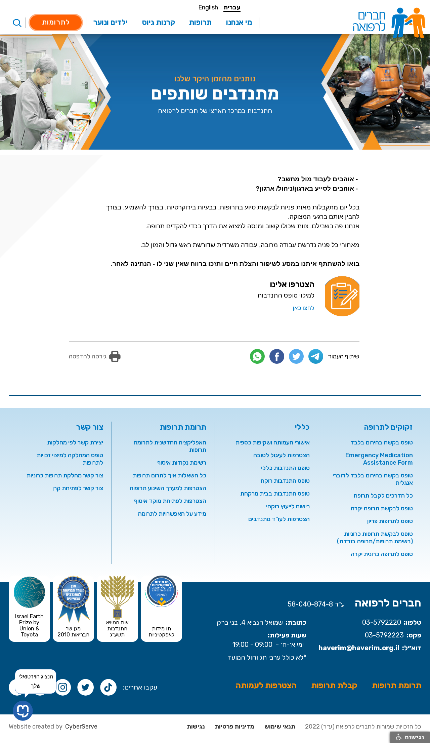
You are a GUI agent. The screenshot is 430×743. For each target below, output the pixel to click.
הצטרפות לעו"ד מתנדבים (279, 519)
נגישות (196, 726)
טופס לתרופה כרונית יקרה (382, 554)
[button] (239, 23)
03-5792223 (384, 635)
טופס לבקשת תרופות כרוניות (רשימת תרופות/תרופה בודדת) (375, 537)
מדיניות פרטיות (234, 726)
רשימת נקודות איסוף (181, 462)
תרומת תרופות (396, 685)
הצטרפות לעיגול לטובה (281, 455)
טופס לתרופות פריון (390, 521)
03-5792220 (381, 622)
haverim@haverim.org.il (358, 648)
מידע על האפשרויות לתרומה (172, 513)
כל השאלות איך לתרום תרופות (169, 475)
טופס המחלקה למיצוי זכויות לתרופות (70, 459)
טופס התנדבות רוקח (285, 480)
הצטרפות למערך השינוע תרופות (167, 488)
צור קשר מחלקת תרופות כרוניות (65, 475)
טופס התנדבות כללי (285, 468)
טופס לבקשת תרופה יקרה (382, 508)
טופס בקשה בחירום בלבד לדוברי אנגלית (373, 479)
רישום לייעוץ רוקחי (288, 506)
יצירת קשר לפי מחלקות (75, 442)
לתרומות (56, 22)
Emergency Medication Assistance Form (379, 459)
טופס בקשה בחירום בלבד (381, 442)
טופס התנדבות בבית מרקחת (275, 493)
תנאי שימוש (279, 726)
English (208, 7)
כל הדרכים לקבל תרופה (383, 495)
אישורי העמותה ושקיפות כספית (272, 442)
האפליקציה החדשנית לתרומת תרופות (169, 446)
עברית (232, 7)
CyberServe (81, 726)
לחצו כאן (303, 308)
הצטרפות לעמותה (266, 685)
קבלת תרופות (334, 685)
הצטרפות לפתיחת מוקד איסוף (170, 501)
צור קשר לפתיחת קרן (77, 488)
